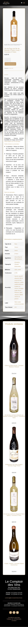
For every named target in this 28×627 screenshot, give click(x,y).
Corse (11, 44)
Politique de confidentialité (14, 619)
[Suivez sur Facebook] (10, 612)
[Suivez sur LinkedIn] (17, 612)
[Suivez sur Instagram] (14, 612)
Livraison (14, 620)
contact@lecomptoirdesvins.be (13, 598)
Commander (10, 64)
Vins (9, 44)
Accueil (5, 44)
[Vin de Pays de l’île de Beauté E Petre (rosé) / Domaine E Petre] (14, 41)
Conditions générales (14, 617)
